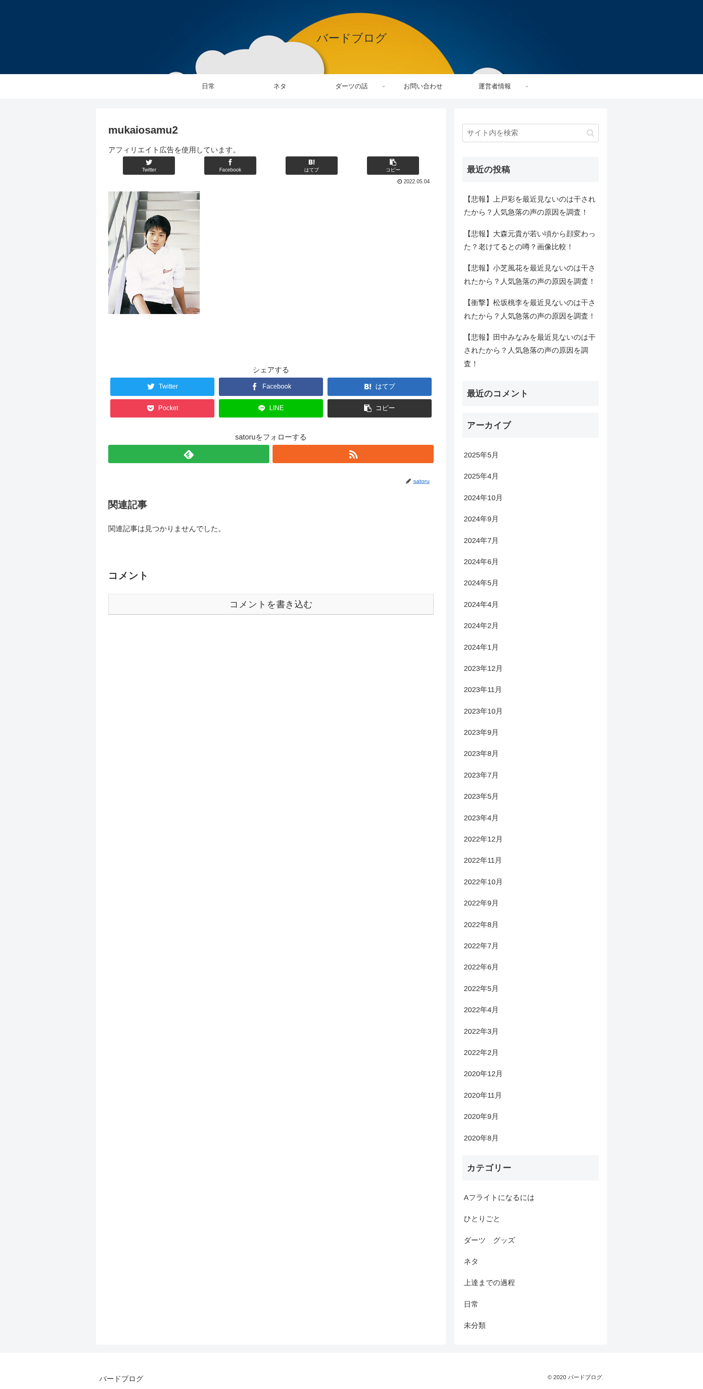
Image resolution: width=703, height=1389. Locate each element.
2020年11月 (483, 1095)
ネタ (471, 1261)
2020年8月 (481, 1138)
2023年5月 (481, 796)
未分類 (475, 1325)
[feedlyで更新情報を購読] (188, 454)
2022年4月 (481, 1010)
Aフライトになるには (499, 1197)
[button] (590, 133)
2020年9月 (481, 1116)
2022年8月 (481, 925)
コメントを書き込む (271, 604)
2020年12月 (483, 1074)
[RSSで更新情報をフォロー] (353, 454)
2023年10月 (483, 711)
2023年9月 (481, 732)
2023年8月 (481, 753)
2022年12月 (483, 839)
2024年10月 (483, 498)
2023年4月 (481, 818)
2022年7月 (481, 946)
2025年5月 (481, 455)
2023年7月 (481, 775)
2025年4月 (481, 476)
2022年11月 (483, 860)
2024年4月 (481, 604)
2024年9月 (481, 519)
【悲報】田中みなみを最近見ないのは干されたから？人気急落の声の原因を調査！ (530, 350)
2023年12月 (483, 668)
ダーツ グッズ (489, 1240)
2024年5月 (481, 583)
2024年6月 (481, 562)
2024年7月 (481, 540)
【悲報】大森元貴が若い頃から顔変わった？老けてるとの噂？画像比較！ (530, 240)
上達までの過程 (489, 1283)
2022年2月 (481, 1052)
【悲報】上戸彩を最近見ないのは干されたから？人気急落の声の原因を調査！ (530, 205)
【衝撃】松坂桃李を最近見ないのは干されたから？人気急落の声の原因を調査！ (530, 309)
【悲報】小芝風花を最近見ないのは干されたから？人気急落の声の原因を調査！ (530, 274)
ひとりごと (482, 1219)
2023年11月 (483, 690)
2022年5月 (481, 989)
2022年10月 (483, 882)
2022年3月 (481, 1031)
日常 (471, 1304)
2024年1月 (481, 647)
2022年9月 (481, 903)
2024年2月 (481, 626)
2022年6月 (481, 967)
